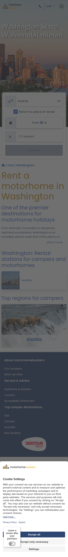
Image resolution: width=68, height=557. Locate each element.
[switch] (12, 544)
